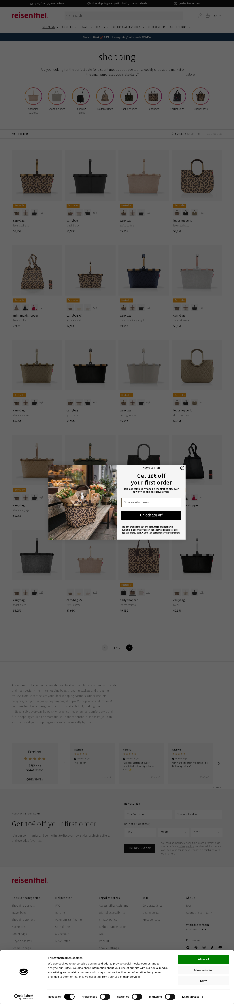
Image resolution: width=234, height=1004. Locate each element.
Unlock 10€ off (151, 515)
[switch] (105, 997)
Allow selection (203, 970)
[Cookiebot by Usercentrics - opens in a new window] (24, 997)
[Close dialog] (182, 468)
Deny (203, 980)
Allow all (203, 959)
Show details (190, 996)
